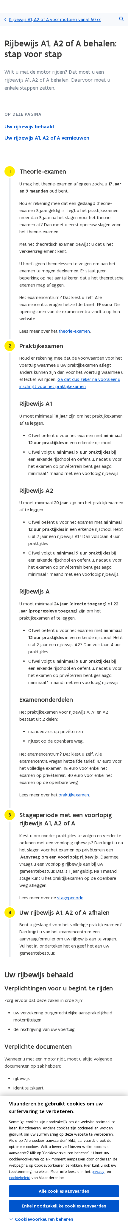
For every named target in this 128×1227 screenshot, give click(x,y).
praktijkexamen (74, 795)
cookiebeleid (19, 1177)
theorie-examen (74, 331)
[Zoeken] (121, 19)
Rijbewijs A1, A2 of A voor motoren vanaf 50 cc (55, 19)
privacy (98, 1171)
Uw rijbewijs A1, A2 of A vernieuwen (46, 138)
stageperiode (70, 898)
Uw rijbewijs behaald (29, 126)
